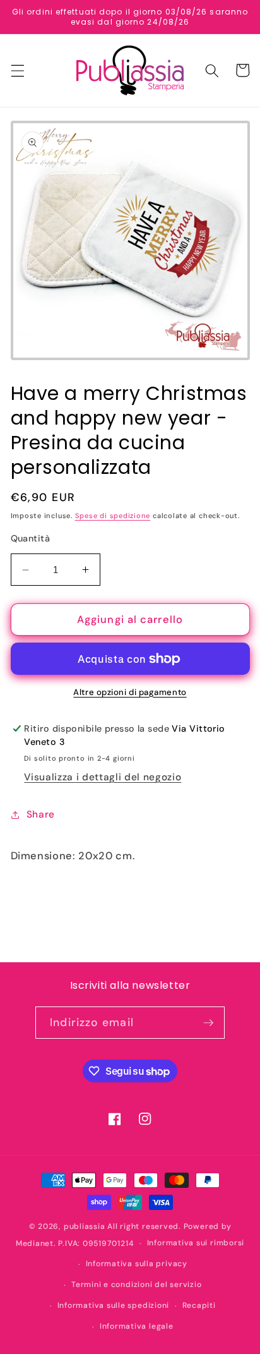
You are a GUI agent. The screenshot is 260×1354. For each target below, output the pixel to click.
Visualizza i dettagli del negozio (102, 777)
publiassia (84, 1226)
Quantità (30, 538)
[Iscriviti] (208, 1022)
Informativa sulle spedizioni (113, 1305)
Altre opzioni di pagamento (129, 692)
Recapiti (199, 1305)
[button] (17, 70)
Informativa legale (137, 1326)
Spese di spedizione (113, 515)
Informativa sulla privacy (136, 1264)
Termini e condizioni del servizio (136, 1284)
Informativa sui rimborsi (195, 1243)
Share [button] (41, 814)
